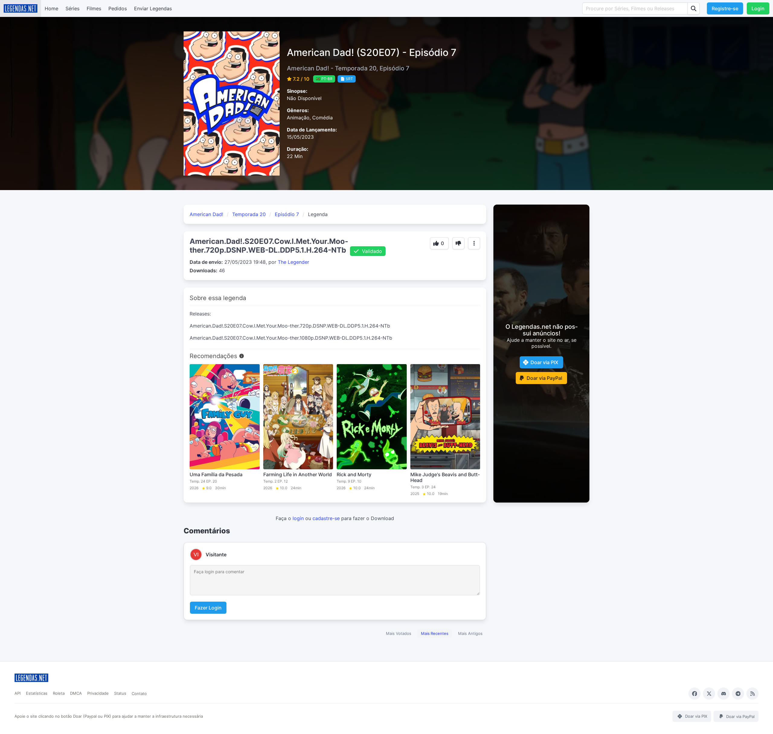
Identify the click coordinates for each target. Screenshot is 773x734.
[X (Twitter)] (709, 693)
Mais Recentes (434, 633)
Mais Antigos (470, 633)
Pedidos (117, 8)
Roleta (59, 693)
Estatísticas (36, 693)
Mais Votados (398, 633)
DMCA (76, 693)
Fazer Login (208, 608)
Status (120, 693)
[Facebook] (694, 693)
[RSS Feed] (752, 693)
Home (51, 8)
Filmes (94, 8)
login (298, 518)
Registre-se (725, 8)
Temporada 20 (249, 214)
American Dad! (206, 214)
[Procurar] (694, 8)
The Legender (293, 262)
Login (758, 8)
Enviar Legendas (153, 8)
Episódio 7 (287, 214)
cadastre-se (326, 518)
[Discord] (723, 693)
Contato (139, 693)
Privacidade (98, 693)
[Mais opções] (474, 243)
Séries (72, 8)
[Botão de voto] (458, 243)
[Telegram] (738, 693)
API (17, 693)
